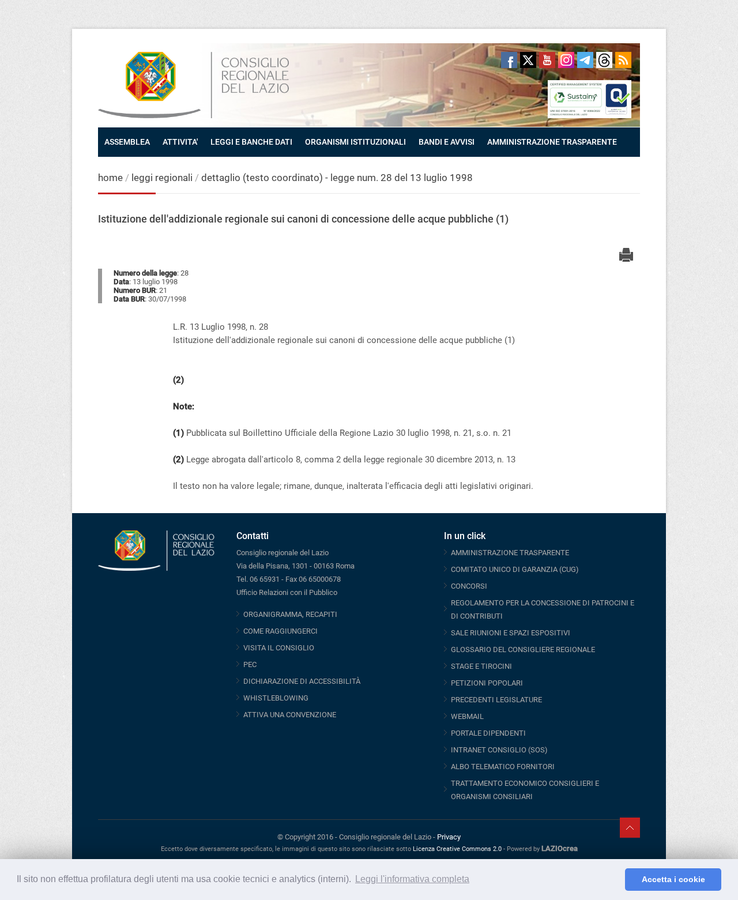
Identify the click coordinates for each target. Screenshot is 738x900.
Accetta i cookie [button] (673, 879)
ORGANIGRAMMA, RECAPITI (290, 614)
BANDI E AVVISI (447, 141)
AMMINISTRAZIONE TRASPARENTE (552, 141)
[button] (613, 879)
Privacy (449, 837)
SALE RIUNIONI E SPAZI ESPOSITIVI (510, 632)
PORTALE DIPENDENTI (488, 733)
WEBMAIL (467, 716)
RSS (623, 60)
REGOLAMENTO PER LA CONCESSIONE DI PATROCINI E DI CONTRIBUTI (542, 609)
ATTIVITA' (180, 141)
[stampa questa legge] (626, 245)
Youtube (547, 60)
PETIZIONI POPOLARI (487, 683)
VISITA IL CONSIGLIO (278, 647)
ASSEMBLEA (127, 141)
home (110, 177)
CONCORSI (469, 586)
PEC (250, 664)
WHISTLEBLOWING (275, 698)
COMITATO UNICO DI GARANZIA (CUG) (515, 569)
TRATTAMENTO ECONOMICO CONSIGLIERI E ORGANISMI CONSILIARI (525, 790)
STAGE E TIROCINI (481, 666)
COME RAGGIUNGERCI (280, 631)
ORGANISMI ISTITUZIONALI (355, 141)
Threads (604, 60)
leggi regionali (163, 177)
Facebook (509, 60)
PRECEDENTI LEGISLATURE (496, 699)
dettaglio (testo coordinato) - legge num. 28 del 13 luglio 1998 (337, 177)
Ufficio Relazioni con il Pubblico (286, 592)
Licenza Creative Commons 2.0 (457, 849)
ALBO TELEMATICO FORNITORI (503, 766)
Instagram (566, 60)
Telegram (585, 60)
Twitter (528, 60)
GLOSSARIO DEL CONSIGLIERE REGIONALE (523, 649)
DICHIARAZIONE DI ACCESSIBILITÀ (301, 681)
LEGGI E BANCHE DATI (251, 141)
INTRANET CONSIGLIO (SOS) (499, 749)
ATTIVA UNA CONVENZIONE (289, 714)
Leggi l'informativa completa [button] (412, 879)
